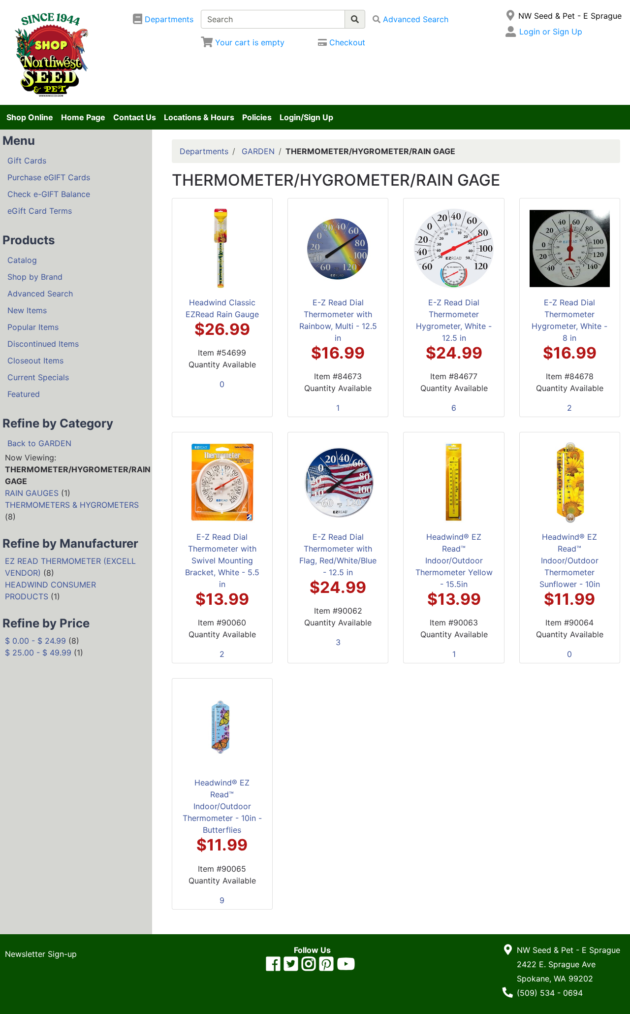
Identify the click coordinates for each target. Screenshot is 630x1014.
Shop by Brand (35, 277)
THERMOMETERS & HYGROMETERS (72, 505)
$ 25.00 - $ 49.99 (38, 652)
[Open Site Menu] (510, 16)
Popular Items (33, 327)
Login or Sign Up (550, 31)
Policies (257, 117)
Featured (23, 394)
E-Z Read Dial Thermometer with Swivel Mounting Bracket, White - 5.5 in (222, 560)
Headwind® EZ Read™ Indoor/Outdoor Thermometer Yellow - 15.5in (454, 560)
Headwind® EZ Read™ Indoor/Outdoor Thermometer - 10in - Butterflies (222, 806)
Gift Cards (26, 160)
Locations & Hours (199, 117)
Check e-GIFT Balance (48, 194)
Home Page (83, 117)
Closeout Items (35, 360)
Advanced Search (40, 293)
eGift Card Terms (39, 211)
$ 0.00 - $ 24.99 (35, 641)
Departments (204, 151)
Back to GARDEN (39, 443)
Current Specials (38, 377)
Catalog (22, 260)
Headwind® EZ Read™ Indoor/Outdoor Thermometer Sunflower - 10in (569, 560)
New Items (27, 310)
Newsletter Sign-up (41, 954)
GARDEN (258, 151)
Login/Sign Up (306, 117)
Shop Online (29, 117)
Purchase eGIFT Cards (48, 177)
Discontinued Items (43, 344)
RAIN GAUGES (32, 493)
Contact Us (134, 117)
